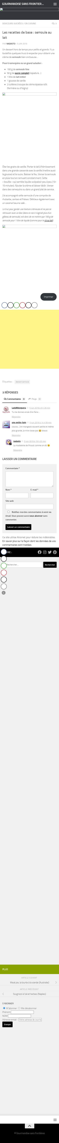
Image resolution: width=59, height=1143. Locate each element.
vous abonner (36, 516)
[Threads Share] (28, 305)
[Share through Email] (34, 305)
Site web (10, 501)
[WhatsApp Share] (17, 305)
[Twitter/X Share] (11, 305)
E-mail (34, 489)
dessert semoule (22, 382)
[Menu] (55, 4)
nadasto (11, 43)
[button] (4, 593)
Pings (36, 399)
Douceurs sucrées (12, 23)
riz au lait (48, 220)
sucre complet (22, 73)
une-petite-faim (19, 422)
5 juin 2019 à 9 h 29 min (39, 408)
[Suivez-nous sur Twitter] (50, 552)
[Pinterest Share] (22, 305)
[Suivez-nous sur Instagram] (45, 552)
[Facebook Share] (5, 305)
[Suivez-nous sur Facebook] (40, 552)
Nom (8, 489)
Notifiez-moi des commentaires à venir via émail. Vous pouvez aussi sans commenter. (28, 516)
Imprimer (48, 296)
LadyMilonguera (19, 408)
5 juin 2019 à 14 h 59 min (40, 422)
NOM (5, 1015)
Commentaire (13, 468)
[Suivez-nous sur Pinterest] (55, 552)
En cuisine (30, 23)
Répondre (16, 417)
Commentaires (15, 399)
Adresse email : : (10, 1019)
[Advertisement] (29, 339)
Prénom (6, 1012)
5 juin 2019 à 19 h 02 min (35, 441)
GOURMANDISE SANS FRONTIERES (23, 4)
